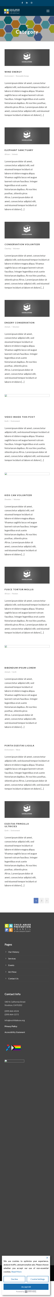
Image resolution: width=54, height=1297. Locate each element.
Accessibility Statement (15, 1032)
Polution (15, 594)
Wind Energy (13, 71)
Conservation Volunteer (22, 244)
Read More (16, 1271)
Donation (8, 499)
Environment (9, 76)
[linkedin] (27, 3)
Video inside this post (20, 417)
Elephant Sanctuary (19, 150)
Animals (15, 154)
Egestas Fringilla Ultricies (17, 824)
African (7, 154)
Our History (13, 952)
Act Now (12, 972)
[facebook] (22, 3)
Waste (18, 750)
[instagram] (31, 3)
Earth (7, 421)
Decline (14, 1279)
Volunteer (16, 248)
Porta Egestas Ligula (19, 745)
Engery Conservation (20, 322)
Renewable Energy (22, 76)
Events (11, 965)
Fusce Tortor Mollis (19, 589)
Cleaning (8, 248)
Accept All (26, 1287)
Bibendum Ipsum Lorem (20, 667)
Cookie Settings (38, 1279)
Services (12, 958)
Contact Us (13, 978)
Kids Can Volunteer (18, 495)
